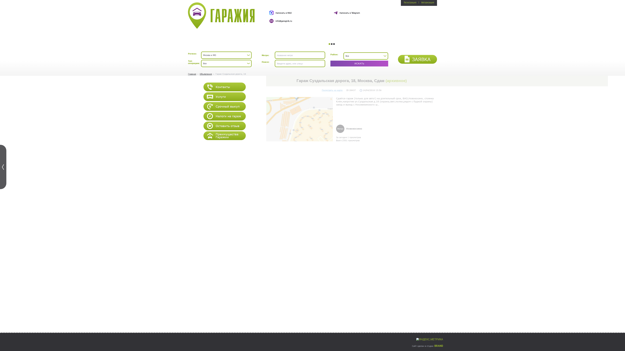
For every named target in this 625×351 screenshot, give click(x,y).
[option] (331, 14)
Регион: (192, 53)
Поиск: (265, 62)
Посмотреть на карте (332, 90)
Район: (334, 54)
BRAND (438, 346)
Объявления (206, 74)
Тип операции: (194, 62)
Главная (192, 74)
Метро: (265, 55)
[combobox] (226, 55)
